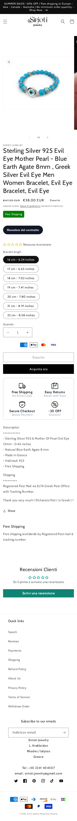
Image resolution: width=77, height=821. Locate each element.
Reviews (13, 641)
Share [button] (11, 511)
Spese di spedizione (30, 206)
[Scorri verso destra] (47, 137)
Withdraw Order (18, 706)
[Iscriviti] (64, 732)
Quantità (8, 324)
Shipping (14, 660)
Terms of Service (19, 697)
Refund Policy (17, 669)
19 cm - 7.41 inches (20, 287)
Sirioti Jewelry (33, 814)
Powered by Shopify (49, 814)
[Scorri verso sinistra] (29, 137)
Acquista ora (39, 369)
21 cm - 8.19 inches (20, 306)
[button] (5, 21)
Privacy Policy (17, 688)
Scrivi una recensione (38, 593)
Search (12, 632)
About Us (14, 678)
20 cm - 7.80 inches (21, 297)
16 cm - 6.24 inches (20, 259)
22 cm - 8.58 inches (21, 315)
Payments (15, 650)
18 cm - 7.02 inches (20, 278)
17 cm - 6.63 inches (20, 269)
